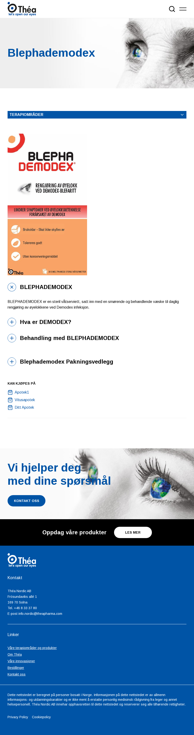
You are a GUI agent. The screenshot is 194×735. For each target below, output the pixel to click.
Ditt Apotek (24, 407)
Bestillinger (16, 668)
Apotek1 (22, 392)
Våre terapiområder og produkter (32, 648)
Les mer (133, 532)
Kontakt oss (17, 674)
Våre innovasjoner (21, 661)
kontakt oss (26, 501)
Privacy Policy (18, 717)
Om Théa (15, 654)
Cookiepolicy (41, 717)
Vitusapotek (25, 400)
